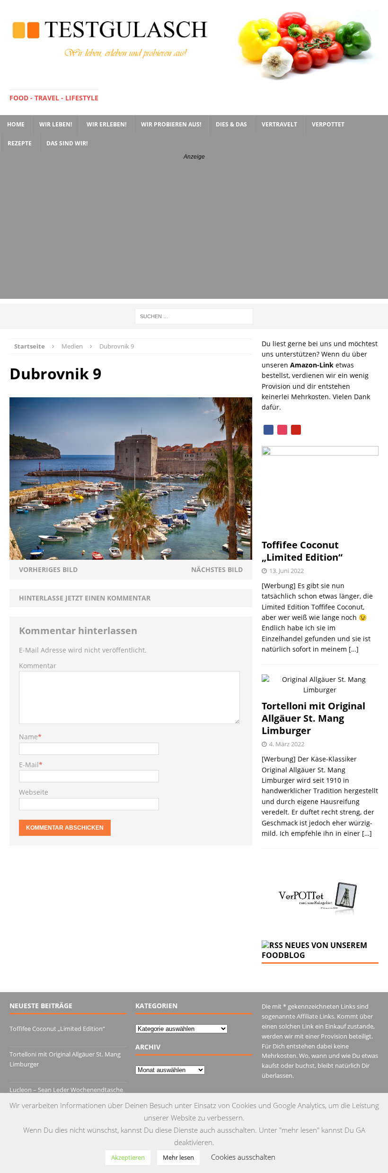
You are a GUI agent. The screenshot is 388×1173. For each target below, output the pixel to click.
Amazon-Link (312, 364)
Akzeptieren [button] (128, 1157)
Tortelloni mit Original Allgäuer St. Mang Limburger (313, 718)
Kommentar (37, 665)
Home (16, 124)
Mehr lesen (178, 1157)
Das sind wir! (67, 143)
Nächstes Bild (217, 569)
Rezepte (20, 143)
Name (28, 736)
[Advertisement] (194, 232)
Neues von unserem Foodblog (314, 950)
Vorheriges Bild (48, 569)
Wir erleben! (106, 124)
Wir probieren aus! (171, 124)
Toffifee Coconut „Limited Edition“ (302, 551)
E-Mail (29, 764)
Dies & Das (231, 124)
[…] (354, 649)
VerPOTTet (328, 124)
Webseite (33, 792)
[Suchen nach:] (194, 315)
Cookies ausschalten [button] (243, 1157)
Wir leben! (55, 124)
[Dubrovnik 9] (130, 553)
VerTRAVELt (279, 124)
